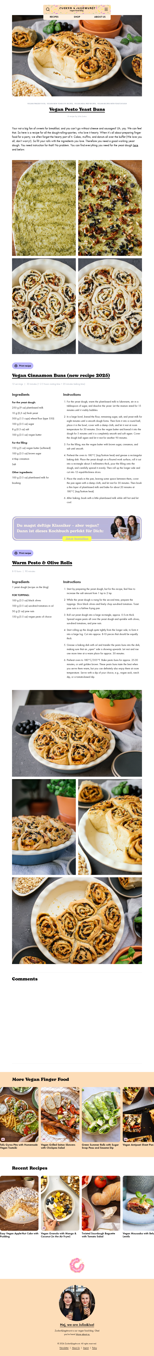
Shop (77, 16)
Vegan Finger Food (36, 104)
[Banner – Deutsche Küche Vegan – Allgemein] (77, 528)
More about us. (83, 1334)
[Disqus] (77, 1022)
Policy (94, 1348)
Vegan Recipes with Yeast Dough (112, 104)
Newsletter (64, 1348)
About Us (100, 16)
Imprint (86, 1348)
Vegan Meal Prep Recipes (85, 104)
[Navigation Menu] (106, 9)
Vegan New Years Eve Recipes (60, 104)
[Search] (48, 9)
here (135, 145)
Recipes (54, 16)
